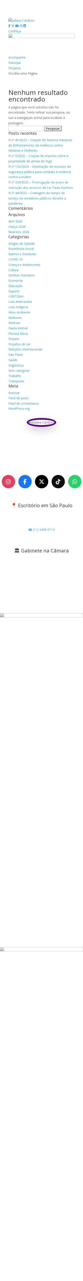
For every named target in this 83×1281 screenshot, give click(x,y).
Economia (15, 280)
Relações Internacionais (25, 349)
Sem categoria (18, 371)
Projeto (13, 339)
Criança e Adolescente (24, 265)
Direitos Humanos (21, 275)
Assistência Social (21, 248)
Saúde (12, 360)
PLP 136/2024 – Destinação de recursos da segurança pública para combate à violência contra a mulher (39, 171)
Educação (15, 286)
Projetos (14, 68)
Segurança (15, 365)
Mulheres (15, 318)
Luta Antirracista (20, 301)
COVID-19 (15, 259)
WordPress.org (19, 408)
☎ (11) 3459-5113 (41, 529)
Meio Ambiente (19, 312)
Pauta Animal (17, 328)
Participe (14, 63)
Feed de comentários (23, 403)
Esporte (13, 291)
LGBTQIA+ (16, 296)
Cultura (13, 270)
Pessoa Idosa (18, 333)
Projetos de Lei (19, 344)
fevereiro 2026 (18, 232)
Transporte (16, 381)
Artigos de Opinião (21, 243)
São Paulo (15, 354)
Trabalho (14, 376)
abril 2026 (15, 221)
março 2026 (17, 226)
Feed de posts (18, 398)
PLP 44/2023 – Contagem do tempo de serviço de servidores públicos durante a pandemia (37, 198)
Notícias (14, 323)
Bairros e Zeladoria (22, 254)
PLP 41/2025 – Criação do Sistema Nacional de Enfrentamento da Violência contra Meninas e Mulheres (40, 145)
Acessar (14, 393)
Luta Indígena (18, 307)
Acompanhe (17, 57)
